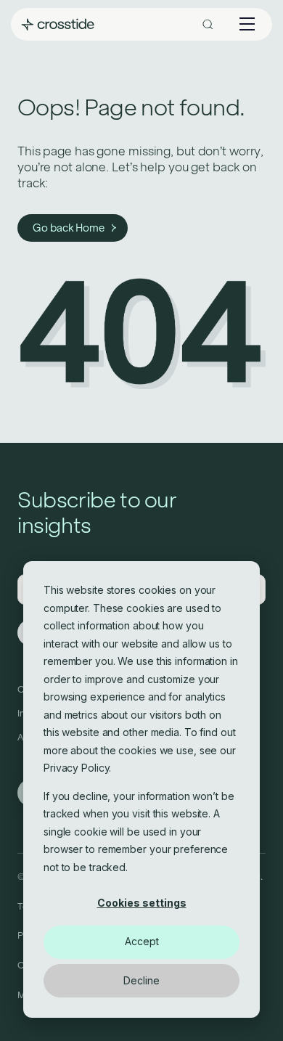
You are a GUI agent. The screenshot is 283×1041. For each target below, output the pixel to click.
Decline (141, 980)
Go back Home (68, 228)
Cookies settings (141, 903)
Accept (142, 941)
